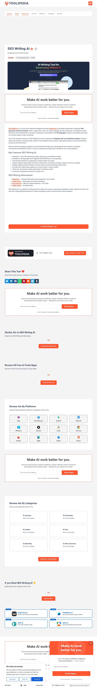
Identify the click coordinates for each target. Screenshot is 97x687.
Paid (89, 349)
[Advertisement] (48, 30)
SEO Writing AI (13, 129)
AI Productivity (25, 447)
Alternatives (25, 13)
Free (44, 438)
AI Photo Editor (63, 447)
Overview (9, 13)
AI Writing (9, 358)
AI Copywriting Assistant (22, 57)
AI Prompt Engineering (37, 447)
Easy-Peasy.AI (17, 183)
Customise (12, 679)
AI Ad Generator (20, 385)
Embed (17, 13)
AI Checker (54, 447)
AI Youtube (86, 447)
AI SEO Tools (78, 447)
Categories (51, 13)
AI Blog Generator (11, 474)
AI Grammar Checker (70, 358)
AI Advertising (29, 385)
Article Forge (16, 181)
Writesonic (15, 179)
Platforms (42, 13)
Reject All (25, 679)
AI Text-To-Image (33, 358)
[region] (24, 673)
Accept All (37, 679)
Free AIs (34, 13)
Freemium (10, 57)
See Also (59, 13)
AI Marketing (10, 385)
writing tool (53, 129)
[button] (90, 3)
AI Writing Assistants (57, 358)
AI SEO (33, 57)
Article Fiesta (16, 185)
